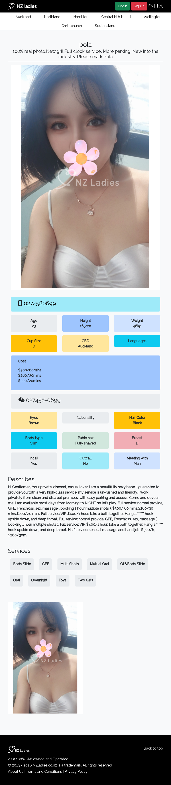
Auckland (23, 17)
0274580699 (40, 303)
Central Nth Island (116, 17)
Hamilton (80, 17)
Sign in (139, 6)
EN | (152, 6)
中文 (159, 6)
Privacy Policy (76, 771)
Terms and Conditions (44, 771)
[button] (19, 177)
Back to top (153, 748)
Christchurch (71, 26)
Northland (52, 17)
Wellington (152, 17)
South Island (105, 26)
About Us (15, 771)
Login (122, 6)
